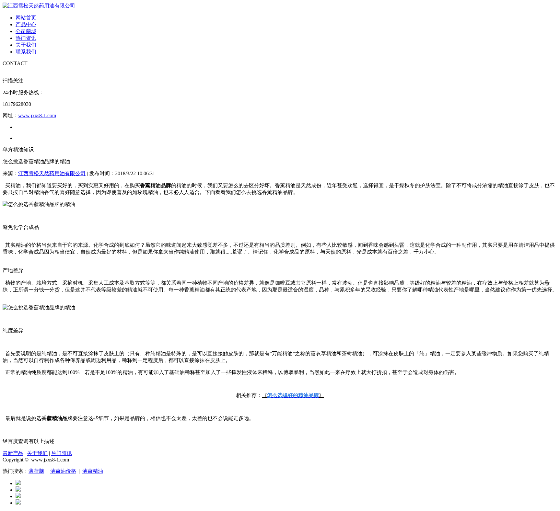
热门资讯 (26, 38)
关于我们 (26, 45)
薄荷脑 (36, 471)
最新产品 (13, 453)
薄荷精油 (92, 471)
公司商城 (26, 31)
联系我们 (26, 51)
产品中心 (26, 24)
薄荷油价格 (63, 471)
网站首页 (26, 17)
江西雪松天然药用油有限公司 (52, 173)
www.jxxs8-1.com (37, 115)
